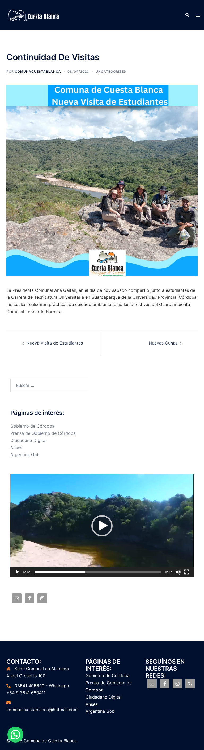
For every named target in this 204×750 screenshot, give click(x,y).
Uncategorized (111, 71)
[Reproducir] (17, 572)
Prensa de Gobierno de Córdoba (43, 433)
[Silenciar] (178, 572)
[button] (102, 525)
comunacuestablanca (38, 71)
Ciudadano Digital (28, 440)
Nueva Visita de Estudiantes (55, 343)
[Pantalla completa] (186, 572)
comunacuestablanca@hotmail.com (42, 709)
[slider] (98, 572)
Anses (16, 447)
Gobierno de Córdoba (32, 426)
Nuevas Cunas (163, 343)
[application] (102, 525)
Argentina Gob (25, 454)
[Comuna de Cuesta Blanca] (34, 14)
